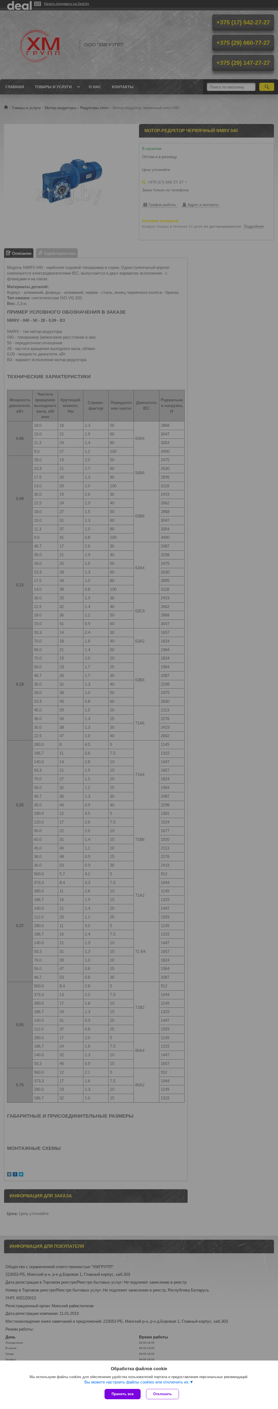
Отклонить (162, 1394)
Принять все (123, 1394)
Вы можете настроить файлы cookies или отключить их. (136, 1382)
